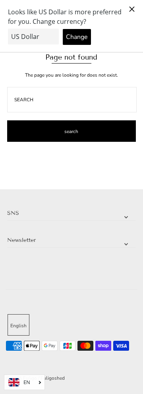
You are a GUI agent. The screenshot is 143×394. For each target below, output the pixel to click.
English (18, 326)
